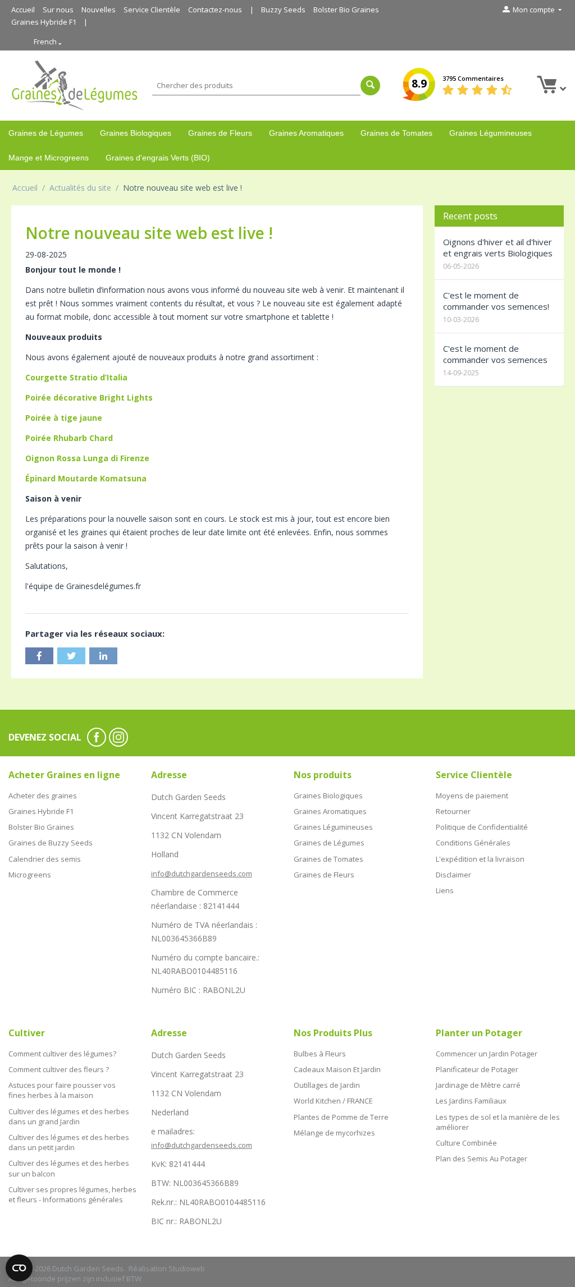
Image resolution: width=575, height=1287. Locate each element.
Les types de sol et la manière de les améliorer (498, 1122)
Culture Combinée (466, 1143)
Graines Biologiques (135, 132)
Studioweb (186, 1268)
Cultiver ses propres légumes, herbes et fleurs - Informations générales (72, 1194)
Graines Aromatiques (306, 132)
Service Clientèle (152, 9)
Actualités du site (80, 187)
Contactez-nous (215, 9)
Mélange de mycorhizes (334, 1133)
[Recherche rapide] (370, 85)
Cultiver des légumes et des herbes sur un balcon (68, 1168)
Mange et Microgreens (48, 157)
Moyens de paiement (472, 795)
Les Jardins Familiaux (471, 1101)
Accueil (23, 9)
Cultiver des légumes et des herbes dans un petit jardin (68, 1142)
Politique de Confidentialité (482, 827)
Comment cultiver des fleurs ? (58, 1069)
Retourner (453, 811)
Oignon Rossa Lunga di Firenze (87, 458)
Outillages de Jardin (327, 1085)
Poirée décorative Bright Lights (89, 397)
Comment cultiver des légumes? (62, 1054)
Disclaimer (453, 875)
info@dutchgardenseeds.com (201, 873)
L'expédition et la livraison (480, 859)
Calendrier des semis (44, 859)
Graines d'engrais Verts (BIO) (158, 157)
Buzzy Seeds (283, 9)
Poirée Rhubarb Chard (69, 438)
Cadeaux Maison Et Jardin (337, 1069)
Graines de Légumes (45, 132)
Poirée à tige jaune (63, 417)
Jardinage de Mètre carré (478, 1085)
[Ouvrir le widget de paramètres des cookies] (19, 1267)
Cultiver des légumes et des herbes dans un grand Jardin (68, 1116)
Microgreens (29, 875)
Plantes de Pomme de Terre (341, 1117)
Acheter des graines (42, 795)
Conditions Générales (473, 843)
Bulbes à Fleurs (320, 1054)
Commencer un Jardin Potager (486, 1054)
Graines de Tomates (396, 132)
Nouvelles (98, 9)
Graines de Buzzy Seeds (50, 843)
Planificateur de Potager (477, 1069)
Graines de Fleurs (220, 132)
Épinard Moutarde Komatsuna (86, 478)
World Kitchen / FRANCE (333, 1101)
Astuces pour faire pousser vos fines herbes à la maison (62, 1090)
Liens (445, 890)
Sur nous (58, 9)
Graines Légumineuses (490, 132)
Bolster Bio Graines (346, 9)
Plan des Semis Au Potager (481, 1158)
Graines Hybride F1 (43, 22)
